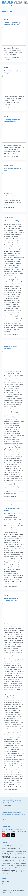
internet (9, 860)
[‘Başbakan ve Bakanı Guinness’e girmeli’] (14, 612)
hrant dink (13, 857)
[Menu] (25, 3)
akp (13, 846)
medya (12, 863)
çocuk (18, 870)
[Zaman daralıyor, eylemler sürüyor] (14, 84)
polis (3, 865)
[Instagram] (13, 835)
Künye (3, 883)
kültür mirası (7, 863)
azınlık (16, 846)
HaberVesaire (6, 881)
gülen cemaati (19, 854)
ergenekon (6, 851)
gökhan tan (11, 854)
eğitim (18, 851)
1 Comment (7, 59)
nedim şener (22, 863)
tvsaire (17, 868)
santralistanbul (12, 865)
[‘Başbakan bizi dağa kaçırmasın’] (14, 360)
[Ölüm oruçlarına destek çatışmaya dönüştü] (14, 133)
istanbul (15, 860)
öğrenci (22, 871)
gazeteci (5, 854)
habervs (6, 856)
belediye (21, 846)
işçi (19, 860)
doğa (19, 848)
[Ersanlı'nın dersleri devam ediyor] (14, 182)
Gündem (6, 19)
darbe (16, 848)
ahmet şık (8, 846)
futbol (24, 851)
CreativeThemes (6, 892)
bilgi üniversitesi (8, 848)
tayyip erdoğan (8, 868)
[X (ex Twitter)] (8, 835)
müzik (17, 863)
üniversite (5, 873)
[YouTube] (4, 835)
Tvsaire (11, 165)
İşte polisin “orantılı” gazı (12, 221)
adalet (3, 846)
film (21, 851)
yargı (22, 868)
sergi (21, 865)
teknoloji (13, 868)
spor (3, 868)
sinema (24, 865)
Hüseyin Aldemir (18, 857)
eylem (15, 851)
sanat (6, 865)
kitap (3, 863)
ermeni (11, 851)
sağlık (18, 865)
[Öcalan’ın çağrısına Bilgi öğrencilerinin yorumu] (14, 36)
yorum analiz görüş (9, 871)
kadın (22, 860)
